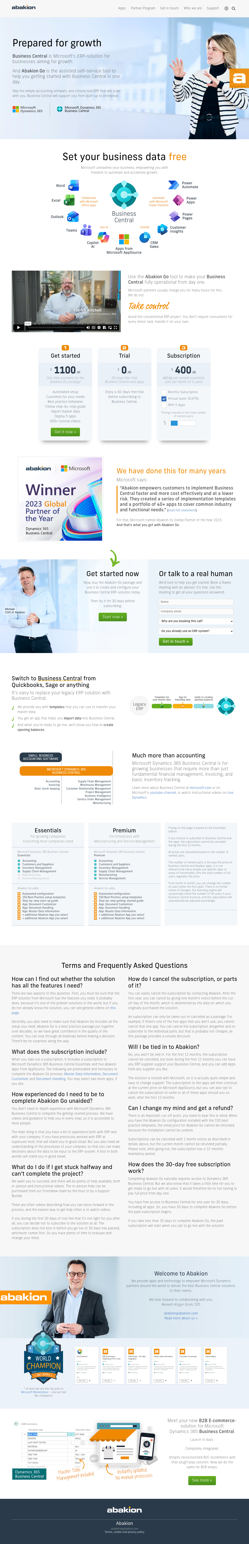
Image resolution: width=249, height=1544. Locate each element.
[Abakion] (24, 8)
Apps (122, 8)
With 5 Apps (176, 405)
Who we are (193, 8)
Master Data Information (82, 1074)
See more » (202, 1480)
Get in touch (169, 8)
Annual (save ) (183, 398)
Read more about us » (181, 1318)
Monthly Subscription (183, 392)
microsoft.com (200, 788)
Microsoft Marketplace (34, 1392)
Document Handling (51, 1079)
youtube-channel (163, 793)
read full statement (182, 510)
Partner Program (143, 8)
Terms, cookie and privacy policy (124, 1532)
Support (213, 8)
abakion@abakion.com (181, 1313)
